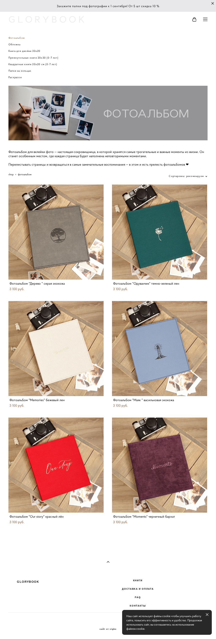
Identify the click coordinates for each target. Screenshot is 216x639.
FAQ (138, 597)
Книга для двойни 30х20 (24, 50)
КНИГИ (138, 580)
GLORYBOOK (47, 19)
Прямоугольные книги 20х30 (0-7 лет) (33, 57)
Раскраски (15, 77)
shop (11, 174)
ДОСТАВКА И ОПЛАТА (138, 589)
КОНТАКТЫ (138, 605)
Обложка (14, 44)
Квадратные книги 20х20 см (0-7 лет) (32, 64)
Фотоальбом (16, 37)
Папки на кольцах (19, 70)
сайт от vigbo (108, 629)
